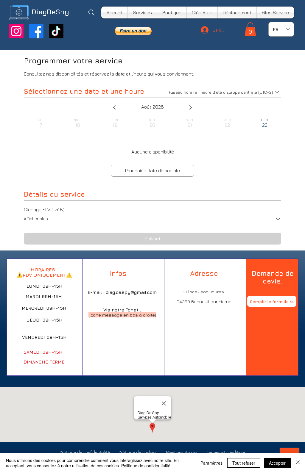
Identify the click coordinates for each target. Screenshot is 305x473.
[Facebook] (36, 31)
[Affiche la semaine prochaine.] (190, 107)
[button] (133, 31)
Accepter (277, 463)
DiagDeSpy (50, 12)
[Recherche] (91, 12)
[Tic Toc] (56, 31)
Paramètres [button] (211, 463)
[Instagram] (16, 31)
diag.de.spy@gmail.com (131, 292)
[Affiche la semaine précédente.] (114, 107)
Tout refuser (243, 463)
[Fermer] (297, 463)
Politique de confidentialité (145, 466)
